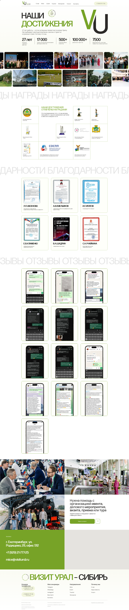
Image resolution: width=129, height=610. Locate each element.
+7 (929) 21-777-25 (28, 594)
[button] (82, 521)
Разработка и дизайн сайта (97, 602)
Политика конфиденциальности (55, 602)
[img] (96, 477)
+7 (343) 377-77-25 (28, 588)
